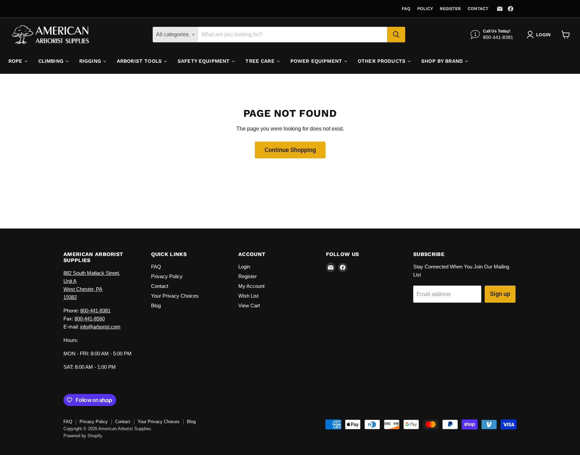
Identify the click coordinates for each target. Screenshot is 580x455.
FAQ (406, 8)
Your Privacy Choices (175, 296)
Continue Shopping (290, 149)
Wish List (248, 296)
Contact (478, 8)
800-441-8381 (95, 310)
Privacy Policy (167, 276)
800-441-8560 (90, 318)
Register (450, 8)
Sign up (500, 293)
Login (244, 266)
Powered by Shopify (82, 435)
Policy (425, 8)
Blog (156, 305)
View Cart (249, 305)
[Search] (396, 34)
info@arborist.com (100, 327)
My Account (251, 286)
